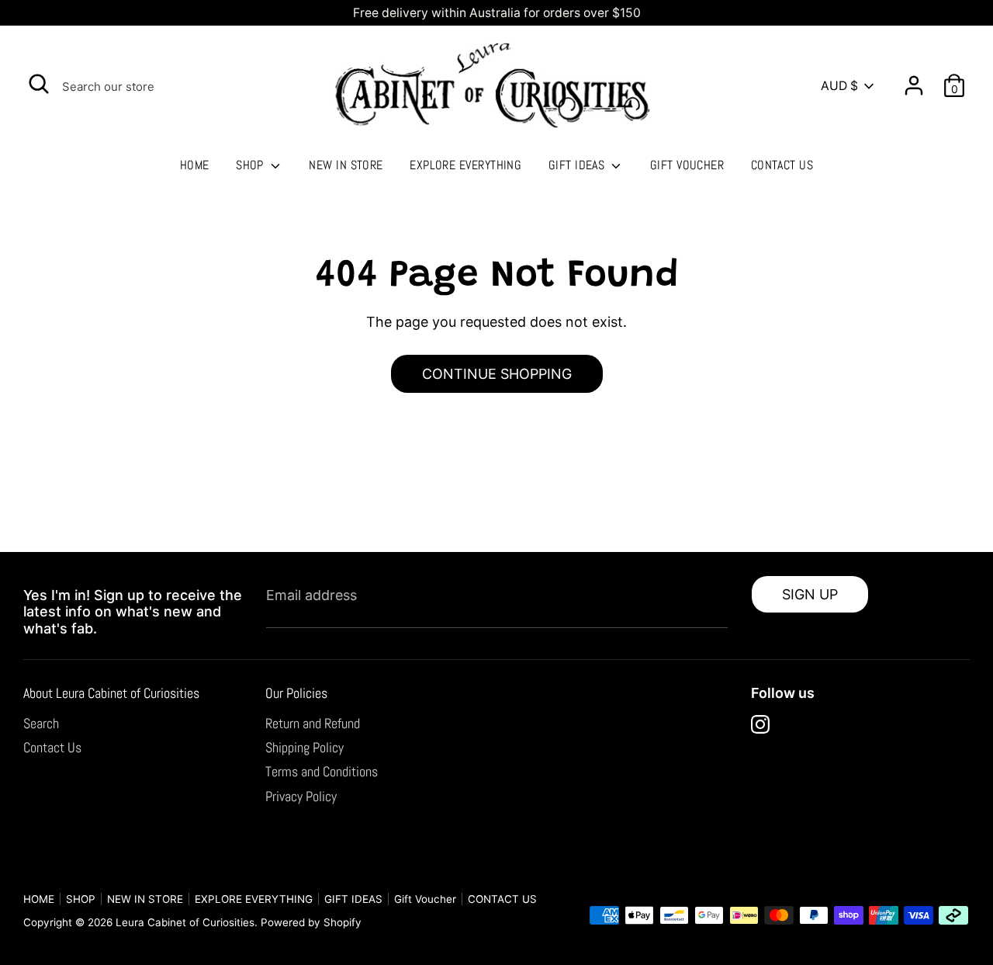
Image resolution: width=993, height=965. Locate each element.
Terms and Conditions (321, 771)
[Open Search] (38, 83)
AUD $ (839, 85)
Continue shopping (497, 374)
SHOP (251, 165)
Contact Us (52, 747)
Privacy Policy (301, 796)
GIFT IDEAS (578, 165)
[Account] (913, 79)
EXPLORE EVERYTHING (465, 165)
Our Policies (296, 693)
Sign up (810, 594)
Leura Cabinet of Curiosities (185, 922)
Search (41, 723)
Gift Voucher (687, 165)
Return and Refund (312, 723)
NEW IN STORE (345, 165)
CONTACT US (782, 165)
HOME (194, 165)
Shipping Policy (304, 747)
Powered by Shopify (311, 922)
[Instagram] (760, 724)
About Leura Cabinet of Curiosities (111, 693)
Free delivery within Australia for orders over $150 (497, 12)
